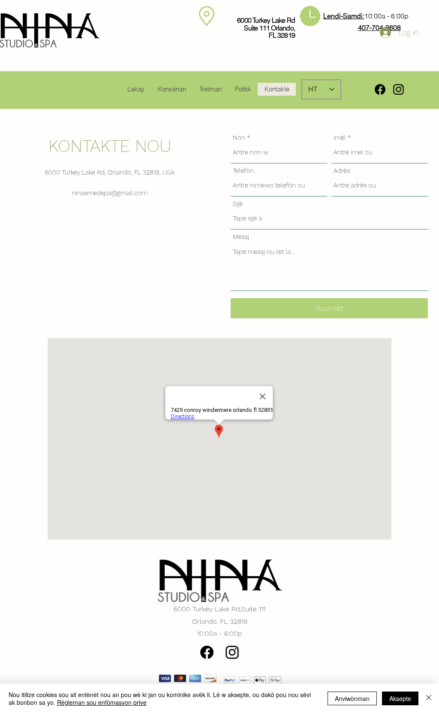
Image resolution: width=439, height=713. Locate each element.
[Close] (429, 698)
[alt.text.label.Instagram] (398, 89)
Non (239, 138)
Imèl (340, 138)
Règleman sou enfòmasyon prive (102, 702)
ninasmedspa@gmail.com (109, 193)
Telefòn (243, 171)
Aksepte (400, 698)
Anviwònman (352, 698)
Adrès (342, 171)
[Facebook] (380, 89)
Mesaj (241, 237)
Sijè (238, 204)
